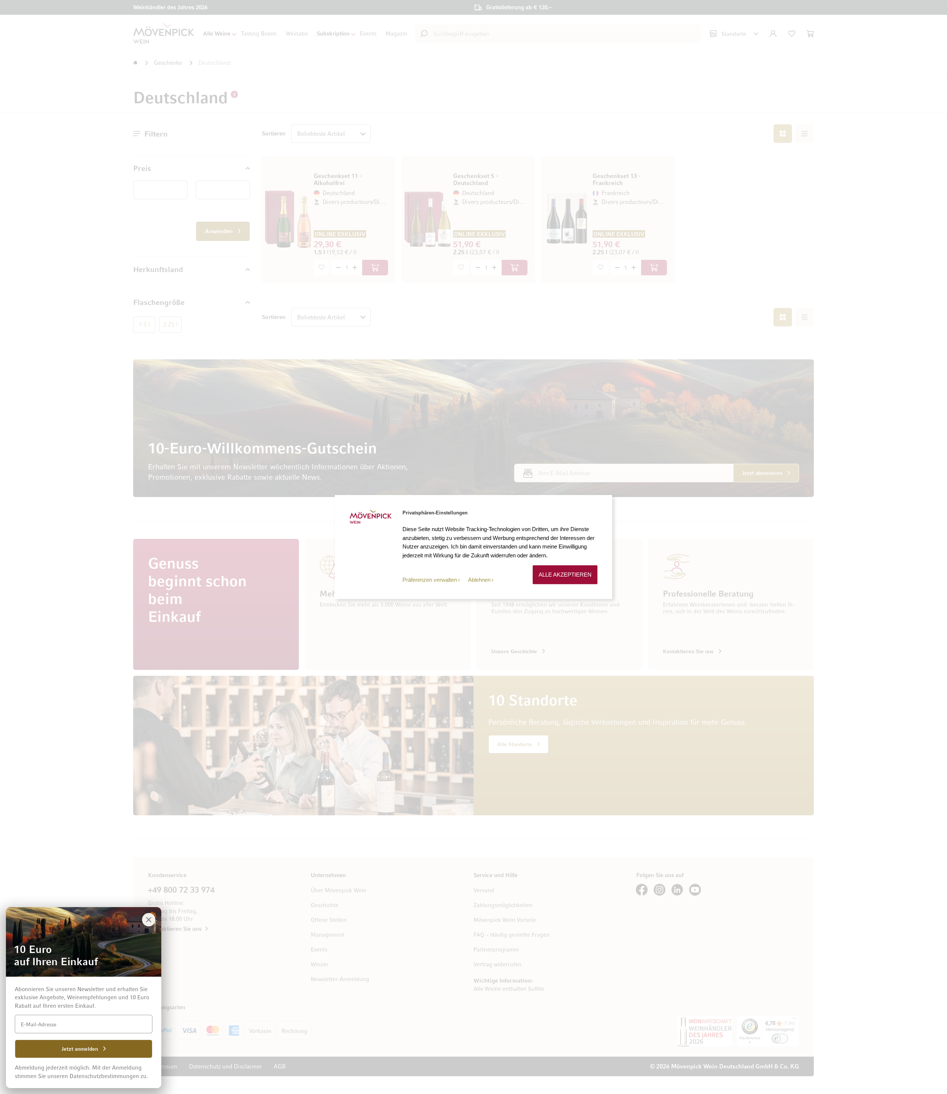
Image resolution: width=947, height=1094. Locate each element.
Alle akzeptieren (565, 574)
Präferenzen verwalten (429, 580)
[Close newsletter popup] (148, 919)
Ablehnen (479, 580)
